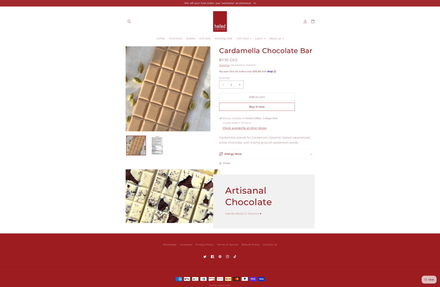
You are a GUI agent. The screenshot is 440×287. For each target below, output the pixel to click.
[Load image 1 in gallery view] (136, 145)
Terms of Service (227, 244)
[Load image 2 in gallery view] (157, 145)
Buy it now (257, 106)
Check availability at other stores (244, 128)
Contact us (270, 244)
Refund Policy (251, 244)
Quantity (224, 77)
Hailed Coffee (223, 285)
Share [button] (226, 163)
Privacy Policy (204, 244)
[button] (129, 21)
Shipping (224, 65)
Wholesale (169, 244)
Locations (186, 244)
